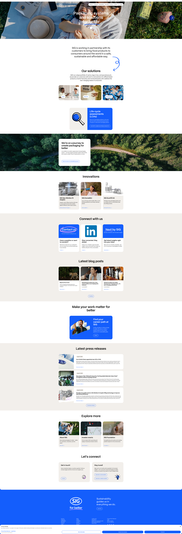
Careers (115, 4)
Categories (96, 4)
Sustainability (101, 4)
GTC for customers (110, 522)
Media (107, 0)
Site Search (78, 523)
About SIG (107, 4)
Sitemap (77, 524)
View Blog (91, 296)
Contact (118, 0)
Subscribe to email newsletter (101, 474)
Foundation (113, 0)
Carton (63, 96)
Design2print (94, 519)
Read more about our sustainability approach (71, 161)
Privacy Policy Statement (111, 518)
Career (62, 524)
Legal (108, 519)
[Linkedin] (112, 524)
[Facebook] (108, 524)
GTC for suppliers (110, 520)
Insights (110, 0)
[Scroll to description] (91, 27)
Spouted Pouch (109, 96)
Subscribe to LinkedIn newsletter (101, 478)
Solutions (91, 4)
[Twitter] (110, 524)
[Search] (118, 4)
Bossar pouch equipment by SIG (97, 520)
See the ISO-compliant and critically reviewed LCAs (100, 125)
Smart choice (94, 523)
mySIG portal (121, 0)
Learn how (99, 508)
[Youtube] (114, 524)
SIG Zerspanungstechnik (96, 522)
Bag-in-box (86, 96)
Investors (111, 4)
